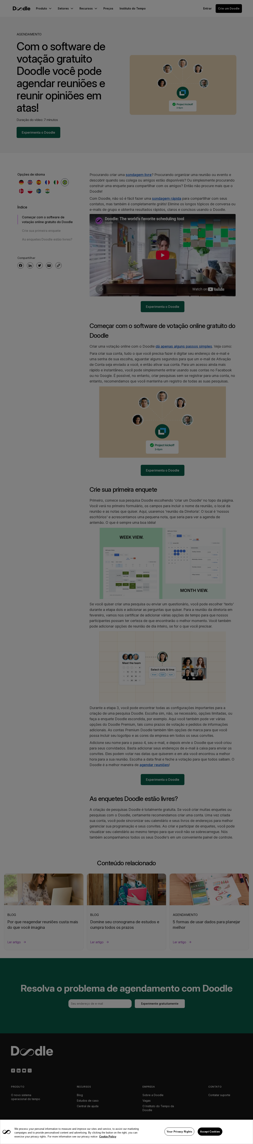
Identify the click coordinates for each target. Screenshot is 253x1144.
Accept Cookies (210, 1131)
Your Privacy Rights (179, 1131)
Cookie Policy (107, 1136)
